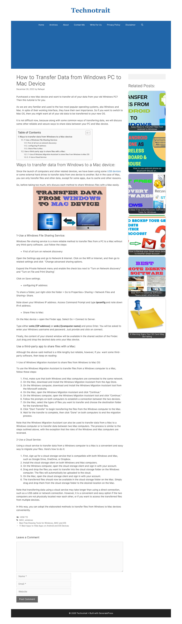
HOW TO (24, 517)
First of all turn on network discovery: (42, 143)
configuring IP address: (37, 146)
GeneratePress (106, 613)
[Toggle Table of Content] (86, 133)
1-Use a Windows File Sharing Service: (40, 140)
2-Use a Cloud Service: (38, 157)
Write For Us (96, 25)
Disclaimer (131, 25)
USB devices (114, 171)
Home (41, 25)
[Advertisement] (91, 48)
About (66, 25)
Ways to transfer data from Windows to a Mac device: (46, 136)
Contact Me (79, 25)
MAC (21, 520)
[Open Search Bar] (142, 25)
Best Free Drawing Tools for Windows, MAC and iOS (42, 523)
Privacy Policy (113, 25)
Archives (53, 25)
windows (29, 520)
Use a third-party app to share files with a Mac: (44, 151)
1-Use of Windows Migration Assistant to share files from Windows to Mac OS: (59, 154)
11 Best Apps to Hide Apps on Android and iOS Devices (44, 526)
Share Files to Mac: (35, 149)
